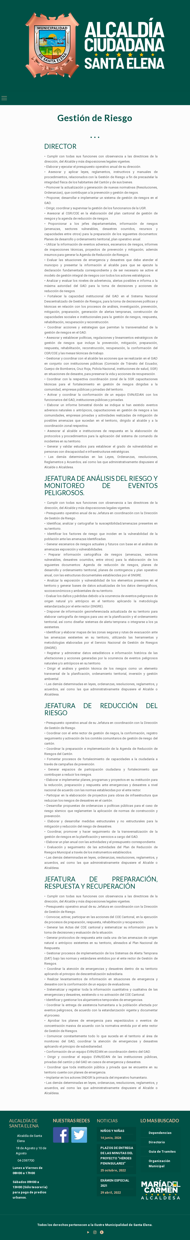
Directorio (157, 1142)
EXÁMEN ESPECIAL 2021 (114, 1183)
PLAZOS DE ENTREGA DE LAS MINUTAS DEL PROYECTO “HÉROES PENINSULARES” (116, 1155)
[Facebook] (61, 1135)
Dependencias (160, 1133)
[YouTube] (88, 1232)
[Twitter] (79, 1135)
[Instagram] (94, 1232)
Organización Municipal (159, 1163)
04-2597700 (26, 1160)
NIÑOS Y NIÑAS (112, 1131)
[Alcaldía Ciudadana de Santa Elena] (95, 45)
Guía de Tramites (162, 1151)
